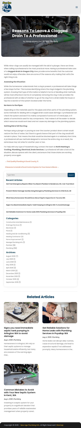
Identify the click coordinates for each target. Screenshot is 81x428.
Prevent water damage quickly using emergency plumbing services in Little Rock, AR (38, 191)
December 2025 (12, 273)
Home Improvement (13, 239)
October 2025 (11, 279)
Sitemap (59, 425)
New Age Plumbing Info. (30, 425)
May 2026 (9, 265)
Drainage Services (12, 225)
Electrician (10, 228)
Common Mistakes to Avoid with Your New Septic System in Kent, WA (19, 392)
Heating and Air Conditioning (16, 234)
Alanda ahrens (32, 41)
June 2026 (10, 262)
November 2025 (12, 276)
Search (71, 175)
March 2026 (10, 271)
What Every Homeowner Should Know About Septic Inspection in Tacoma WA (35, 198)
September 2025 (12, 282)
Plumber (9, 245)
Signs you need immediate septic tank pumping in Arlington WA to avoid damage (38, 205)
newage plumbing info (14, 242)
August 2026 (10, 256)
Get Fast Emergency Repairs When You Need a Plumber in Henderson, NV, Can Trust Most (40, 184)
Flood (8, 231)
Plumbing (54, 41)
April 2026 (9, 268)
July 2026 (9, 259)
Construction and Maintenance (17, 222)
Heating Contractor (13, 237)
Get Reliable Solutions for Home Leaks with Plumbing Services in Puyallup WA (36, 212)
